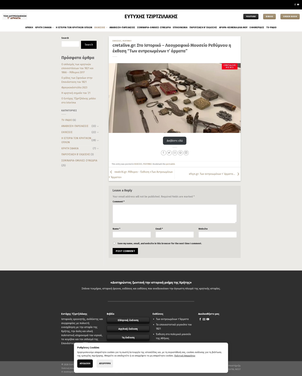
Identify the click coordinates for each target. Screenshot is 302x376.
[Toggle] (98, 126)
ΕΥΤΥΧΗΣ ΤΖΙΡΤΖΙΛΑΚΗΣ (151, 16)
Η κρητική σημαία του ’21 (75, 92)
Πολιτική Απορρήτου (70, 368)
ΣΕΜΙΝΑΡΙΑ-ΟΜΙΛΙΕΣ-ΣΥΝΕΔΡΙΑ (154, 27)
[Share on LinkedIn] (186, 152)
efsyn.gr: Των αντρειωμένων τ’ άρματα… (212, 173)
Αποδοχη (85, 363)
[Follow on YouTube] (298, 5)
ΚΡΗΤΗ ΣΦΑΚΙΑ (43, 27)
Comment (118, 201)
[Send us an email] (204, 319)
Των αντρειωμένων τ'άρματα (172, 319)
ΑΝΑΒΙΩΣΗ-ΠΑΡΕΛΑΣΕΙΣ (122, 27)
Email (159, 229)
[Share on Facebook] (163, 152)
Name (116, 229)
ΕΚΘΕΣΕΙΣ (99, 27)
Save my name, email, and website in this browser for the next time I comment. (159, 243)
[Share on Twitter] (169, 152)
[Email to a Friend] (174, 152)
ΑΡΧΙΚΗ (29, 27)
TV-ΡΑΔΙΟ (271, 27)
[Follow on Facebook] (295, 5)
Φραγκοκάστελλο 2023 (74, 87)
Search (65, 38)
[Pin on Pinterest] (180, 152)
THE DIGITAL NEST (231, 369)
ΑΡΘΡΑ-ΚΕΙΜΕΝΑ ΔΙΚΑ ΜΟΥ (233, 27)
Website (203, 229)
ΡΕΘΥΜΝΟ (127, 41)
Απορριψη (105, 363)
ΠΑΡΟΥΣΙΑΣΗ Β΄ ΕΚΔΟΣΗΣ (203, 27)
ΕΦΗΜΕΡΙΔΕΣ (257, 27)
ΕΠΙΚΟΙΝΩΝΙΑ (180, 27)
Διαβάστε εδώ (175, 140)
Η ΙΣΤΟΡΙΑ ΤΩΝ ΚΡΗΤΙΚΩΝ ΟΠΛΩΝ (74, 27)
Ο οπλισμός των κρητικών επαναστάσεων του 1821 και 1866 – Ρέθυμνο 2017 (77, 68)
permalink (170, 164)
